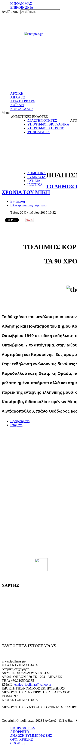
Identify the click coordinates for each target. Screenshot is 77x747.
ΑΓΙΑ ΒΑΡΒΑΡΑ (22, 101)
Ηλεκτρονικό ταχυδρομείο (28, 205)
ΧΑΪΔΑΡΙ (17, 105)
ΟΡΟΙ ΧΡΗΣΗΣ (21, 739)
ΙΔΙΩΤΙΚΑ (35, 184)
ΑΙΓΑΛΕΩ (17, 97)
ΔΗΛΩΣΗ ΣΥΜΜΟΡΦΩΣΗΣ (31, 735)
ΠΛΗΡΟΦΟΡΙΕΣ (22, 728)
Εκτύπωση (17, 201)
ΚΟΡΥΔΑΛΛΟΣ (21, 109)
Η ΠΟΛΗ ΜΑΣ (21, 3)
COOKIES (17, 743)
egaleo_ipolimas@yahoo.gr (32, 684)
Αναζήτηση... (10, 11)
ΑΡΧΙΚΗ (17, 93)
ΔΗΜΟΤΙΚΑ (36, 173)
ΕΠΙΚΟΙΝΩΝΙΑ (21, 7)
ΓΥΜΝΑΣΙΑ (36, 177)
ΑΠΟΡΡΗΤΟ (19, 731)
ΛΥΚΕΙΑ (33, 181)
